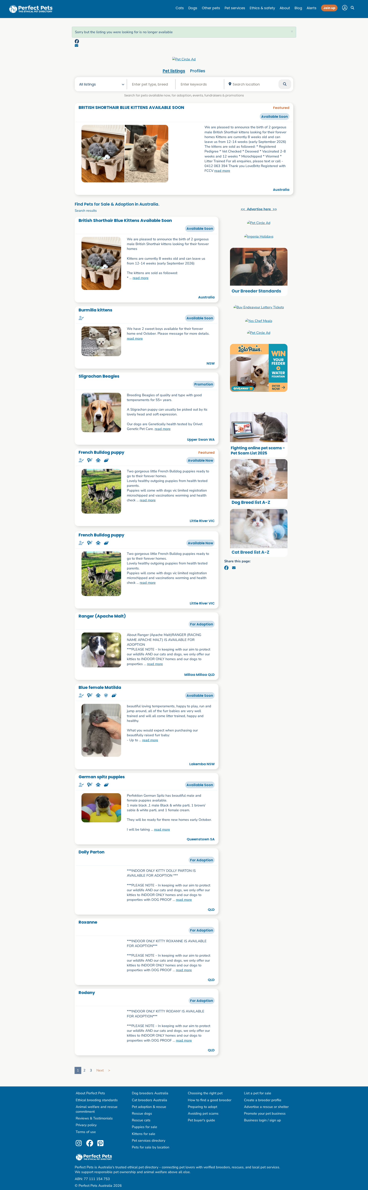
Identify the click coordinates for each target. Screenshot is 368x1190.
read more (222, 170)
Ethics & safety (262, 8)
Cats (180, 8)
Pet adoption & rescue (149, 1114)
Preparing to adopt (202, 1114)
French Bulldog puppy (101, 452)
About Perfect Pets (90, 1100)
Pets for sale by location (150, 1154)
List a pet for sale (257, 1100)
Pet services (235, 8)
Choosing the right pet (205, 1100)
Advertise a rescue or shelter (266, 1114)
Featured (281, 107)
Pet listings (174, 71)
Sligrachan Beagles (99, 376)
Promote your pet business (265, 1120)
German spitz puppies (102, 777)
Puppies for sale (144, 1134)
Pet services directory (148, 1147)
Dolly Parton (91, 852)
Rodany (87, 996)
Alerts (311, 8)
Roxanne (88, 922)
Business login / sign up (262, 1127)
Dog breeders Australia (150, 1100)
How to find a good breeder (209, 1107)
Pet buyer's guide (201, 1127)
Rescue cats (141, 1127)
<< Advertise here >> (259, 209)
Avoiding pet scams (203, 1120)
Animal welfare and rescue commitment (96, 1116)
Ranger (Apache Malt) (102, 616)
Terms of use (86, 1139)
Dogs (192, 8)
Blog (298, 8)
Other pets (211, 8)
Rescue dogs (142, 1120)
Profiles (197, 71)
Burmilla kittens (95, 310)
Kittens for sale (143, 1141)
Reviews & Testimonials (94, 1125)
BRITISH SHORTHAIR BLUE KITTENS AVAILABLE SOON (131, 107)
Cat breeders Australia (149, 1107)
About (285, 8)
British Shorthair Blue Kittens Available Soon (125, 220)
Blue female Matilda (100, 687)
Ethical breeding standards (97, 1107)
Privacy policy (86, 1132)
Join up (329, 8)
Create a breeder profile (262, 1107)
